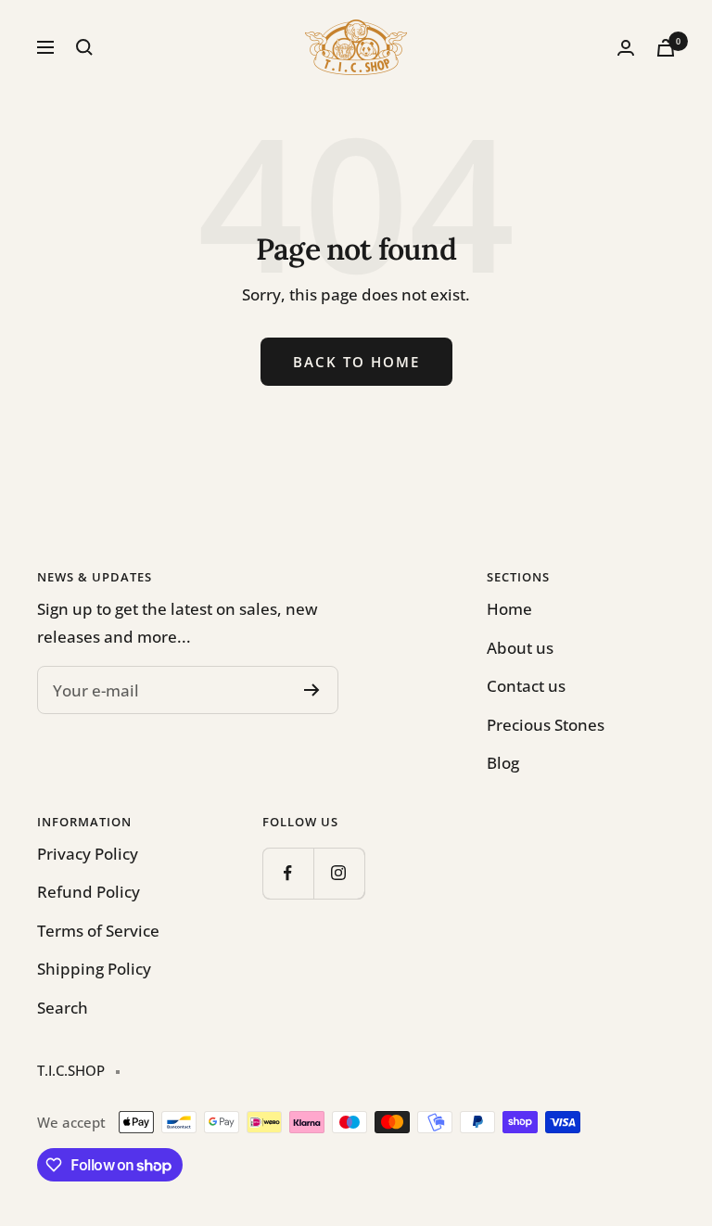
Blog (503, 762)
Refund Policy (88, 891)
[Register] (312, 689)
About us (520, 647)
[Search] (84, 47)
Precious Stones (545, 724)
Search (62, 1007)
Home (509, 608)
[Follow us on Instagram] (338, 873)
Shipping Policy (94, 968)
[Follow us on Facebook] (287, 873)
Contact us (526, 685)
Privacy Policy (87, 853)
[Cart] (665, 48)
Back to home (356, 361)
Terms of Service (98, 930)
